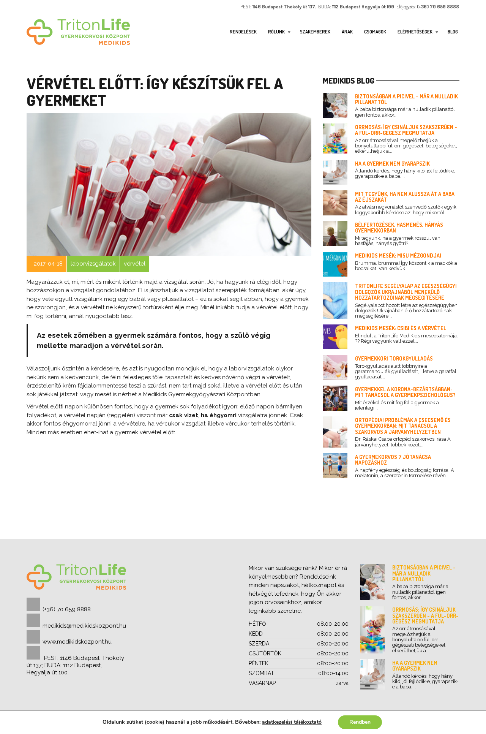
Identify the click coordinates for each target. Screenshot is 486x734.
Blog (453, 31)
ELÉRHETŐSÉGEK (415, 31)
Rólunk (276, 31)
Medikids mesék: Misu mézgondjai (398, 255)
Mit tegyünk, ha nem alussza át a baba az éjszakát (404, 197)
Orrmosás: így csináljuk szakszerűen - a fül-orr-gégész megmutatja (406, 130)
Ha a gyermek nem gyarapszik (392, 163)
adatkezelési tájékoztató (292, 722)
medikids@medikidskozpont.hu (84, 625)
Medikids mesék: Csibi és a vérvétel (400, 328)
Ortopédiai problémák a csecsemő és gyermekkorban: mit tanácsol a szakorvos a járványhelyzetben (403, 426)
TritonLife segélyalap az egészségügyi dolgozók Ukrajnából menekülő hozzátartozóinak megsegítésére (406, 292)
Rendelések (243, 31)
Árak (347, 31)
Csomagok (375, 31)
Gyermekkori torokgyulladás (394, 358)
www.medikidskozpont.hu (77, 641)
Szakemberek (315, 31)
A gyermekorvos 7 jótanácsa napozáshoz (393, 460)
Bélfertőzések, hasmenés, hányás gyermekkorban (399, 227)
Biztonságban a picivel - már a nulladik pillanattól (406, 99)
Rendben (360, 722)
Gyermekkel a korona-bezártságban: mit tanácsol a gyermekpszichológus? (405, 392)
